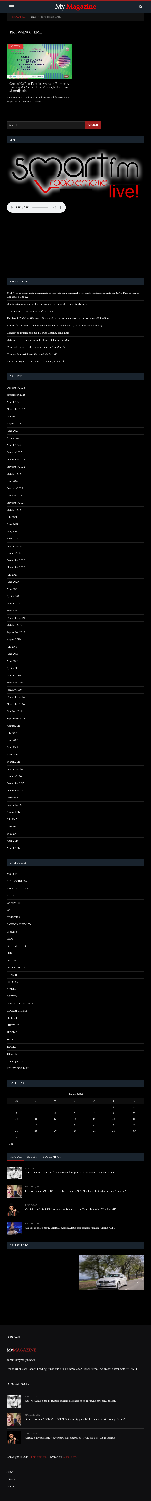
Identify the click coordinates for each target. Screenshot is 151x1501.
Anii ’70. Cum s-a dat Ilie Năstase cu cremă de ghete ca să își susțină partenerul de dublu (70, 1173)
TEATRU (12, 1046)
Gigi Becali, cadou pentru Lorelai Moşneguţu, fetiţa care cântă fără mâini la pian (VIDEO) (70, 1228)
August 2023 (14, 423)
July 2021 (12, 517)
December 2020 (16, 560)
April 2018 (12, 754)
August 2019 (14, 639)
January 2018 (14, 776)
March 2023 (14, 445)
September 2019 (16, 632)
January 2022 (14, 495)
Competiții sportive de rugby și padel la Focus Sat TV (36, 347)
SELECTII (12, 1018)
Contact (11, 1486)
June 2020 (13, 581)
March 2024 (14, 402)
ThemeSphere (37, 1457)
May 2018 (12, 747)
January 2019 (14, 690)
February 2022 (15, 488)
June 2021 (12, 524)
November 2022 (16, 466)
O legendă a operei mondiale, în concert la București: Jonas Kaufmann (47, 304)
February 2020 (15, 610)
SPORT (11, 1039)
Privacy (11, 1479)
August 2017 (13, 812)
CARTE (11, 910)
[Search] (140, 6)
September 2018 (16, 718)
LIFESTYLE (13, 982)
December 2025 (16, 387)
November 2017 (15, 790)
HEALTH (12, 975)
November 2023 (16, 409)
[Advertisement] (75, 246)
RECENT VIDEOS (17, 1010)
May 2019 (12, 661)
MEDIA (11, 989)
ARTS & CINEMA (17, 881)
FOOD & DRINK (16, 946)
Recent (32, 1156)
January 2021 (14, 553)
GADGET (12, 960)
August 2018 (13, 725)
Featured (12, 931)
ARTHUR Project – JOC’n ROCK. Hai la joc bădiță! (35, 361)
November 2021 (16, 502)
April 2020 (13, 596)
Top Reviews (52, 1156)
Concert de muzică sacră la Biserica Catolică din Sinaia (38, 332)
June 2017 (12, 826)
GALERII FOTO (16, 967)
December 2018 (16, 697)
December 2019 (16, 618)
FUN (9, 953)
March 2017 (13, 848)
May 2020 (12, 589)
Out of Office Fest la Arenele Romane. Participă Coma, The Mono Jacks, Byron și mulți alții (40, 87)
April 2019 (13, 668)
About (10, 1471)
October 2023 (14, 416)
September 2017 (16, 805)
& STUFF (12, 874)
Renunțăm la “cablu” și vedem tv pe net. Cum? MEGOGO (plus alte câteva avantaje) (54, 325)
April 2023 (13, 438)
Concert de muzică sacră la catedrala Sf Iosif (32, 354)
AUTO (10, 895)
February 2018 (15, 769)
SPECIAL (12, 1032)
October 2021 (14, 510)
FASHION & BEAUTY (19, 924)
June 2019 (12, 653)
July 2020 (12, 574)
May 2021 (12, 531)
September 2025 (16, 394)
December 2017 (15, 783)
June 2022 (12, 481)
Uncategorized (15, 1061)
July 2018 (12, 733)
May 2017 (12, 833)
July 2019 (12, 646)
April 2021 (12, 538)
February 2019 (15, 682)
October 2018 (14, 711)
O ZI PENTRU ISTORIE (20, 1003)
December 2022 (16, 459)
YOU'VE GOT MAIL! (18, 1068)
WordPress (69, 1457)
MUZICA (15, 46)
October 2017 (14, 797)
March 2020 (14, 603)
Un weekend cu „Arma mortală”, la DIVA (30, 311)
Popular (16, 1156)
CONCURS (13, 917)
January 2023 (14, 452)
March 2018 (13, 761)
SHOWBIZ (13, 1025)
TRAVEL (12, 1054)
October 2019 (14, 625)
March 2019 (14, 675)
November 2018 (16, 704)
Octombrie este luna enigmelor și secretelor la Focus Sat (38, 340)
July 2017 (12, 819)
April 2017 (12, 840)
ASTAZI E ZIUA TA (17, 888)
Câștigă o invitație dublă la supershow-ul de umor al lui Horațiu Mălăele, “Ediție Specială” (70, 1209)
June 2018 (12, 740)
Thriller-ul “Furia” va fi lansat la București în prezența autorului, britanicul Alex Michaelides (58, 318)
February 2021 (15, 546)
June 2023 (13, 431)
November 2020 (16, 567)
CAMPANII (13, 903)
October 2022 (14, 474)
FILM (10, 938)
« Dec (10, 1143)
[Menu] (11, 6)
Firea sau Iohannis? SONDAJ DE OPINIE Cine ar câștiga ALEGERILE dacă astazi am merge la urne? (75, 1191)
